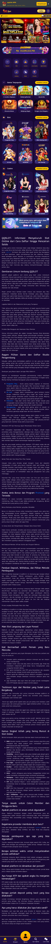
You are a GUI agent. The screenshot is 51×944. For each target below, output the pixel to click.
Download (42, 3)
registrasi (38, 827)
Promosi (40, 493)
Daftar (41, 11)
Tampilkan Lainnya (41, 83)
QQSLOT (8, 252)
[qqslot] (6, 11)
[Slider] (25, 30)
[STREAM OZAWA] (45, 29)
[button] (4, 30)
